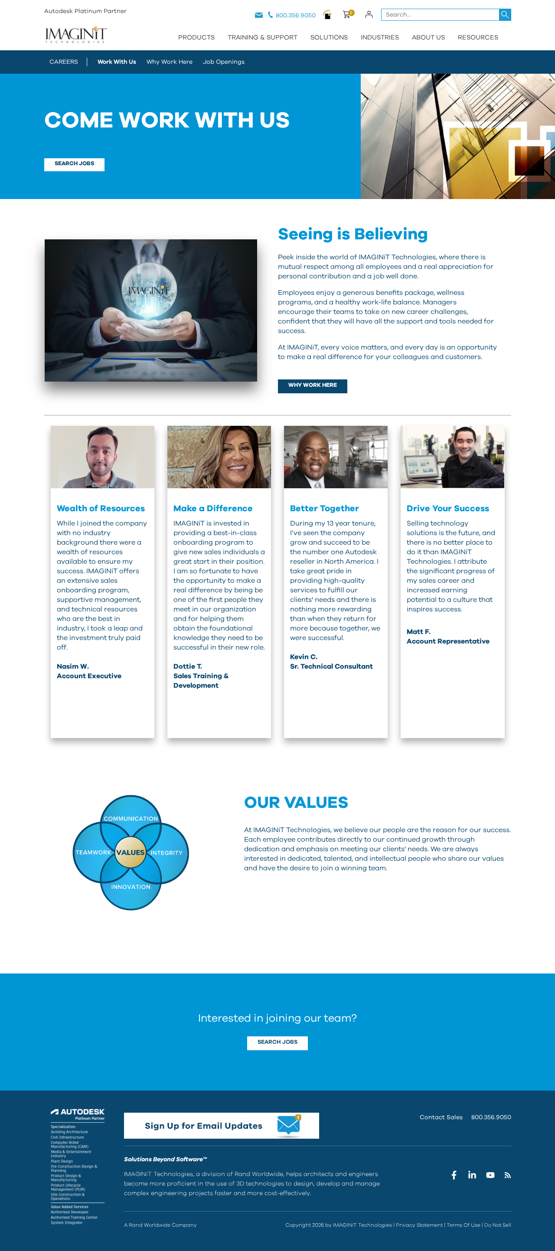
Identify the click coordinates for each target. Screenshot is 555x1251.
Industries (380, 37)
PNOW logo (327, 14)
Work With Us (117, 62)
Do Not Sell (497, 1225)
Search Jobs (277, 1042)
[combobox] (446, 15)
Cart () (346, 15)
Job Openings (224, 62)
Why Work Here (170, 62)
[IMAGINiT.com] (76, 36)
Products (196, 37)
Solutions (329, 37)
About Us (428, 37)
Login (369, 14)
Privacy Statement (419, 1225)
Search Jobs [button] (74, 164)
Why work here (312, 385)
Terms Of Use (463, 1225)
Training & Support (262, 37)
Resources (478, 37)
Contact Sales (441, 1117)
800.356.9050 (296, 16)
